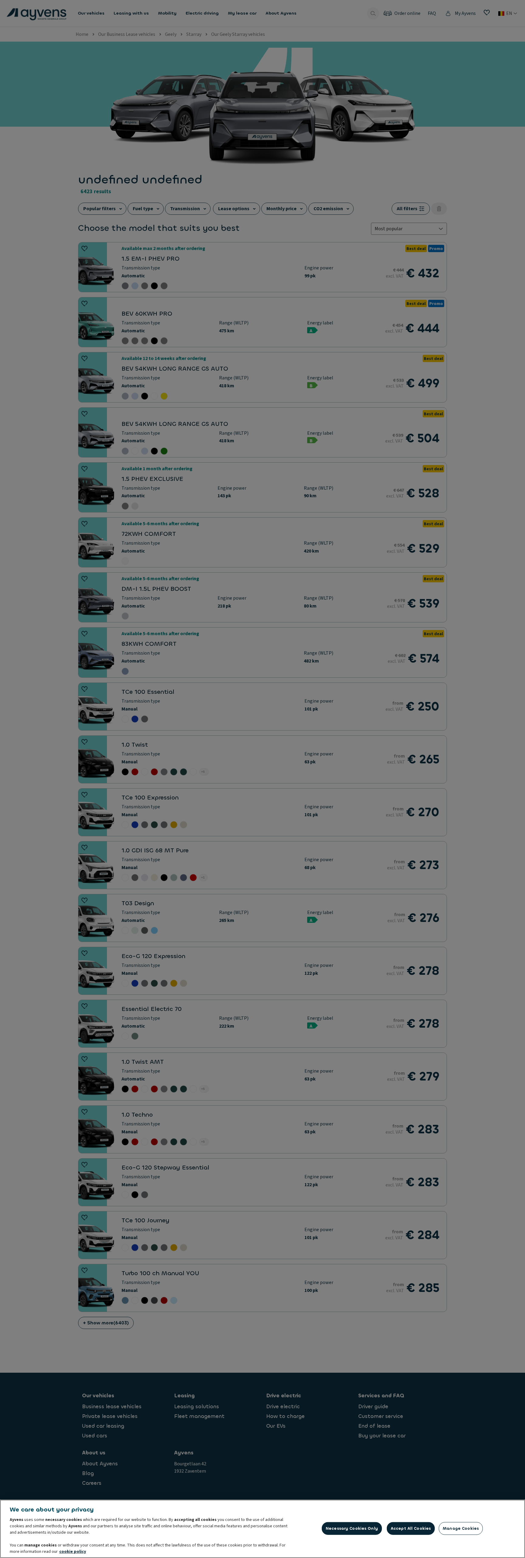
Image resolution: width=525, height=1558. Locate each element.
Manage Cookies (461, 1528)
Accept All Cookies (411, 1528)
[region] (262, 1529)
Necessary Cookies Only (352, 1528)
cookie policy (72, 1552)
